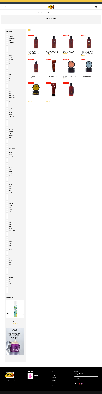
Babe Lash (10, 63)
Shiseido (10, 245)
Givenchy (10, 114)
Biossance (10, 57)
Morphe (10, 186)
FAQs (9, 3)
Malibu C (10, 184)
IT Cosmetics (11, 135)
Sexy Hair (10, 243)
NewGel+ (10, 194)
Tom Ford (10, 260)
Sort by (81, 29)
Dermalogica (11, 82)
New (30, 12)
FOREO (10, 110)
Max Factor (10, 167)
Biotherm (10, 55)
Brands (34, 12)
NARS (10, 196)
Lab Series (10, 152)
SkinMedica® (11, 249)
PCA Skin (10, 220)
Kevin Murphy (11, 144)
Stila (9, 256)
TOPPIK (10, 262)
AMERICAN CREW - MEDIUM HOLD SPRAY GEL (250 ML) (34, 76)
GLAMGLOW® (11, 116)
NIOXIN (10, 190)
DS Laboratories (11, 80)
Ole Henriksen (11, 211)
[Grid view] (29, 30)
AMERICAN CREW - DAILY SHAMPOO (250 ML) (69, 52)
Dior (9, 78)
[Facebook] (75, 383)
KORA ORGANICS (12, 148)
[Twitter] (77, 383)
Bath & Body (70, 12)
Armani (10, 40)
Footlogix (10, 112)
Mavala (10, 182)
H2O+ (10, 125)
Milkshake (10, 188)
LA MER (10, 150)
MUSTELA (10, 173)
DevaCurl (10, 84)
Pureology (10, 228)
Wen (9, 285)
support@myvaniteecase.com (79, 374)
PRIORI (10, 226)
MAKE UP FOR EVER (12, 177)
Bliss (9, 61)
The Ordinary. (11, 270)
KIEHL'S (10, 146)
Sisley (10, 247)
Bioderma (10, 53)
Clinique (10, 74)
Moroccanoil (11, 171)
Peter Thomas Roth (12, 230)
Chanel (10, 70)
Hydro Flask (11, 127)
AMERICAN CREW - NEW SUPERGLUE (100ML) (51, 100)
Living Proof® (11, 158)
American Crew (11, 36)
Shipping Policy (54, 383)
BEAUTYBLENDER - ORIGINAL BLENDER (40, 375)
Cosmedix (10, 72)
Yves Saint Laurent (12, 289)
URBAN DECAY (11, 277)
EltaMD (10, 91)
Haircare (62, 12)
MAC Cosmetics (11, 163)
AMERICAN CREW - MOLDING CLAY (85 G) (33, 100)
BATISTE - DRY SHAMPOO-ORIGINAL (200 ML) (15, 320)
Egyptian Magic (11, 95)
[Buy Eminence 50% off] (15, 355)
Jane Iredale (11, 139)
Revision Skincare (12, 237)
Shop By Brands (54, 382)
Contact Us (12, 3)
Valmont (10, 281)
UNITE (10, 279)
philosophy (10, 224)
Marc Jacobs (11, 165)
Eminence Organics (12, 97)
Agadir (10, 34)
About (6, 3)
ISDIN (10, 137)
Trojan (10, 275)
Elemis (10, 93)
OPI (9, 213)
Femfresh (10, 103)
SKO (9, 258)
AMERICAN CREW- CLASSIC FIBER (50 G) (86, 76)
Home (47, 20)
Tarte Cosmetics (11, 268)
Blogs (52, 385)
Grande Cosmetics (12, 120)
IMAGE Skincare (11, 129)
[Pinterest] (79, 383)
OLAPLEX (10, 205)
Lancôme (10, 154)
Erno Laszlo (10, 99)
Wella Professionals (12, 287)
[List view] (32, 30)
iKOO (10, 133)
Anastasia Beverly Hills (12, 38)
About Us (53, 374)
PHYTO (10, 222)
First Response (11, 108)
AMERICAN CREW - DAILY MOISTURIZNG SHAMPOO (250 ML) (52, 52)
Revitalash (10, 239)
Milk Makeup (11, 175)
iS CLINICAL (11, 131)
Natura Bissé (11, 192)
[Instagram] (82, 383)
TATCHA (10, 264)
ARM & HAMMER (11, 42)
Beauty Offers (54, 377)
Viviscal (10, 283)
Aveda (10, 44)
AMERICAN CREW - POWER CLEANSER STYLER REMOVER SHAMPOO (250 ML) (87, 53)
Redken (10, 232)
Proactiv (10, 218)
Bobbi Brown (11, 59)
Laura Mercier (11, 156)
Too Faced (10, 266)
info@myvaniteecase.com (78, 373)
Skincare (54, 12)
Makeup (47, 12)
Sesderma (10, 241)
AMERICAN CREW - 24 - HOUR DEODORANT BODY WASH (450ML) (69, 100)
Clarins (10, 76)
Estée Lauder (11, 89)
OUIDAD (10, 209)
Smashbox (10, 251)
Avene (10, 46)
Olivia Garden (11, 203)
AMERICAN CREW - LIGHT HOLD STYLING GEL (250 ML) (52, 76)
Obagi (10, 201)
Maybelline (10, 169)
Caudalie (10, 65)
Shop (41, 12)
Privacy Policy (54, 380)
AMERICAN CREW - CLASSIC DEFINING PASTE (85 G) (69, 76)
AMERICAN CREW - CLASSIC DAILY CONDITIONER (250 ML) (34, 52)
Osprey (10, 207)
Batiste (10, 51)
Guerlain (10, 118)
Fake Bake (10, 101)
